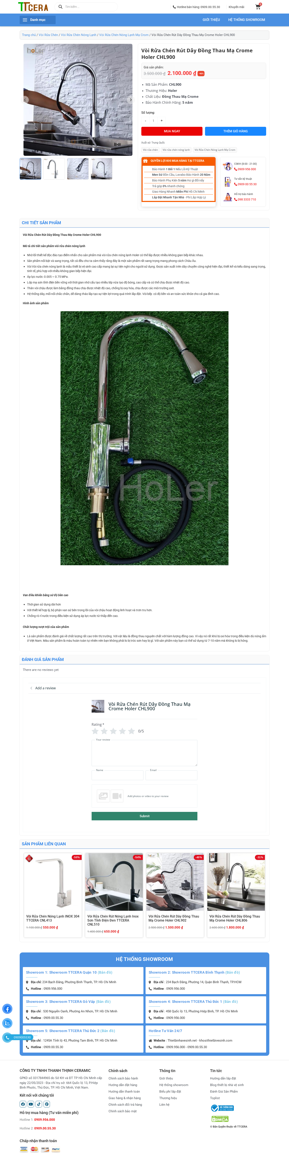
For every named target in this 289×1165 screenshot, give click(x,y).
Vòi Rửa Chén (48, 35)
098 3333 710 (246, 199)
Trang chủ (29, 35)
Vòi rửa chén (150, 150)
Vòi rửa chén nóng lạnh (176, 150)
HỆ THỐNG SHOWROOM (246, 20)
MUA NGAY (172, 131)
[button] (196, 7)
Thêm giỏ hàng (235, 131)
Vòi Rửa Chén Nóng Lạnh (78, 35)
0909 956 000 (246, 169)
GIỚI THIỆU (211, 20)
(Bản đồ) (105, 972)
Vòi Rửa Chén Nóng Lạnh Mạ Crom (124, 35)
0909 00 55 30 (247, 184)
